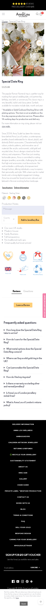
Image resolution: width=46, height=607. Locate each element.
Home (5, 21)
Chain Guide (23, 485)
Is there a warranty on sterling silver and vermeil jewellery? (21, 385)
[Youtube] (17, 580)
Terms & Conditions (23, 515)
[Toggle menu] (3, 13)
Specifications (7, 188)
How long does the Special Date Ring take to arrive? (22, 331)
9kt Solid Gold (28, 198)
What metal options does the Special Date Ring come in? (22, 350)
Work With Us (23, 503)
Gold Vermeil (9, 198)
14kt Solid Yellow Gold (19, 198)
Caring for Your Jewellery (23, 539)
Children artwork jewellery (23, 442)
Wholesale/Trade (23, 545)
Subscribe (34, 567)
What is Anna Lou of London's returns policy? (22, 404)
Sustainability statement (23, 461)
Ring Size (23, 473)
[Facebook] (12, 580)
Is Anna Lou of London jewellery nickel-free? (20, 394)
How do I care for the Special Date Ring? (21, 341)
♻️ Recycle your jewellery (23, 455)
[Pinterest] (26, 580)
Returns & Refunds (23, 448)
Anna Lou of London (30, 588)
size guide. (6, 126)
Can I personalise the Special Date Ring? (21, 369)
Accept (23, 603)
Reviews (16, 291)
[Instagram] (21, 580)
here (17, 598)
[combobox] (9, 220)
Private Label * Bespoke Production (23, 491)
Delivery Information (21, 188)
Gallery (23, 479)
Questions (28, 291)
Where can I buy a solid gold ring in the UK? (23, 360)
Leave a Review (23, 305)
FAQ (23, 521)
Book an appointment (45, 306)
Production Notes (10, 203)
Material (11, 193)
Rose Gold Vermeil (14, 198)
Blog (23, 509)
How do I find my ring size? (18, 377)
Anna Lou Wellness (23, 430)
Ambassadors (23, 436)
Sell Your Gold (23, 527)
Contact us (23, 497)
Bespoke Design (23, 533)
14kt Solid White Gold (24, 198)
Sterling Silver (4, 198)
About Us (23, 467)
